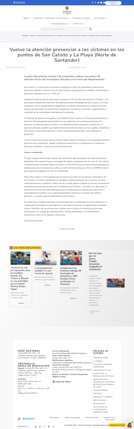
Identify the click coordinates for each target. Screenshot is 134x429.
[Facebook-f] (92, 3)
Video (24, 262)
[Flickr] (104, 3)
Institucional (17, 260)
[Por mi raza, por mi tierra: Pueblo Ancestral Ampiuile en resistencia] (116, 283)
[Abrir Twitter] (40, 426)
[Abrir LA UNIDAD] (106, 18)
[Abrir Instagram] (53, 426)
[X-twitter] (95, 3)
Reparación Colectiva (70, 263)
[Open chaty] (130, 425)
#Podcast (112, 285)
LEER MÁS (21, 303)
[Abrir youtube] (36, 426)
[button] (19, 2)
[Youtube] (98, 3)
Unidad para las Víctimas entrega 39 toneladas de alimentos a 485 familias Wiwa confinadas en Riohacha (70, 276)
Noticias (25, 36)
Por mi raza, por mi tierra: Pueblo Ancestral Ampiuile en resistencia (95, 261)
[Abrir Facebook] (45, 426)
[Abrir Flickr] (49, 426)
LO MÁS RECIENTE (27, 247)
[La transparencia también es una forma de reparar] (46, 257)
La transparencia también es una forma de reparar (44, 270)
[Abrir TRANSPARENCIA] (69, 24)
